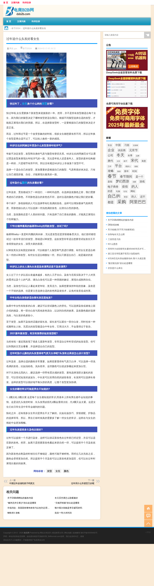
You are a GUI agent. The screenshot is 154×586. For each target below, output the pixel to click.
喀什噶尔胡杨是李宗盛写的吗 (68, 507)
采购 (121, 201)
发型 (44, 103)
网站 (133, 191)
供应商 (122, 150)
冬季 (130, 155)
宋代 (134, 160)
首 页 (5, 2)
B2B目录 (27, 2)
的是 (110, 191)
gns (15, 48)
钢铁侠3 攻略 (13, 512)
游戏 (142, 181)
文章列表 (15, 2)
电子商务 (113, 186)
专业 (110, 145)
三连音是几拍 (114, 239)
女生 (24, 103)
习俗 (126, 145)
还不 (142, 196)
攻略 (111, 171)
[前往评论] (147, 515)
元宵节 (133, 150)
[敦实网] (19, 5)
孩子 (125, 161)
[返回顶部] (147, 523)
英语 (126, 196)
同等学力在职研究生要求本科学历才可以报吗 (128, 248)
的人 (134, 186)
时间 (134, 171)
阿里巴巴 (138, 201)
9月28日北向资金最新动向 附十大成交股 (127, 258)
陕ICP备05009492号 (89, 532)
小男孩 (148, 532)
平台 (118, 165)
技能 (136, 166)
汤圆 (134, 181)
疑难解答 (76, 532)
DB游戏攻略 (113, 224)
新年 (126, 171)
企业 (111, 149)
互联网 (135, 145)
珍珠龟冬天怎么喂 (116, 234)
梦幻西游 (122, 181)
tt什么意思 (112, 243)
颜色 (24, 182)
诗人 (134, 196)
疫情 (125, 186)
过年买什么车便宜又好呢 (82, 483)
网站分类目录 (45, 532)
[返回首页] (147, 508)
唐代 (110, 161)
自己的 (114, 196)
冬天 (120, 154)
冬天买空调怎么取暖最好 (66, 497)
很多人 (128, 166)
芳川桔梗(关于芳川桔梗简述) (121, 229)
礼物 (118, 191)
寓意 (144, 160)
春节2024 (15, 28)
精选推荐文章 (57, 532)
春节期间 (126, 176)
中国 (118, 145)
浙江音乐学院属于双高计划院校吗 (123, 253)
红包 (125, 191)
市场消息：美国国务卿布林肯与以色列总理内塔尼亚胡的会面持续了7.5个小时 (29, 507)
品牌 (137, 156)
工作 (109, 166)
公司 (110, 155)
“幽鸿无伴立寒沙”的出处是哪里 (21, 502)
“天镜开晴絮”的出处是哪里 (67, 502)
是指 (110, 181)
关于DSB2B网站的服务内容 (20, 497)
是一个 (139, 176)
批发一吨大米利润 (63, 512)
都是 (111, 202)
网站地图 (68, 532)
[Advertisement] (77, 565)
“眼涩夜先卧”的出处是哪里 (120, 263)
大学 (118, 161)
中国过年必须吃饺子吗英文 (22, 483)
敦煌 (119, 171)
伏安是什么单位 (115, 267)
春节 (112, 176)
